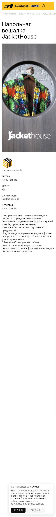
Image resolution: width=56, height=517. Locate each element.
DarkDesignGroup (10, 199)
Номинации (9, 13)
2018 (21, 13)
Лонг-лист (32, 13)
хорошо (18, 510)
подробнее (35, 510)
